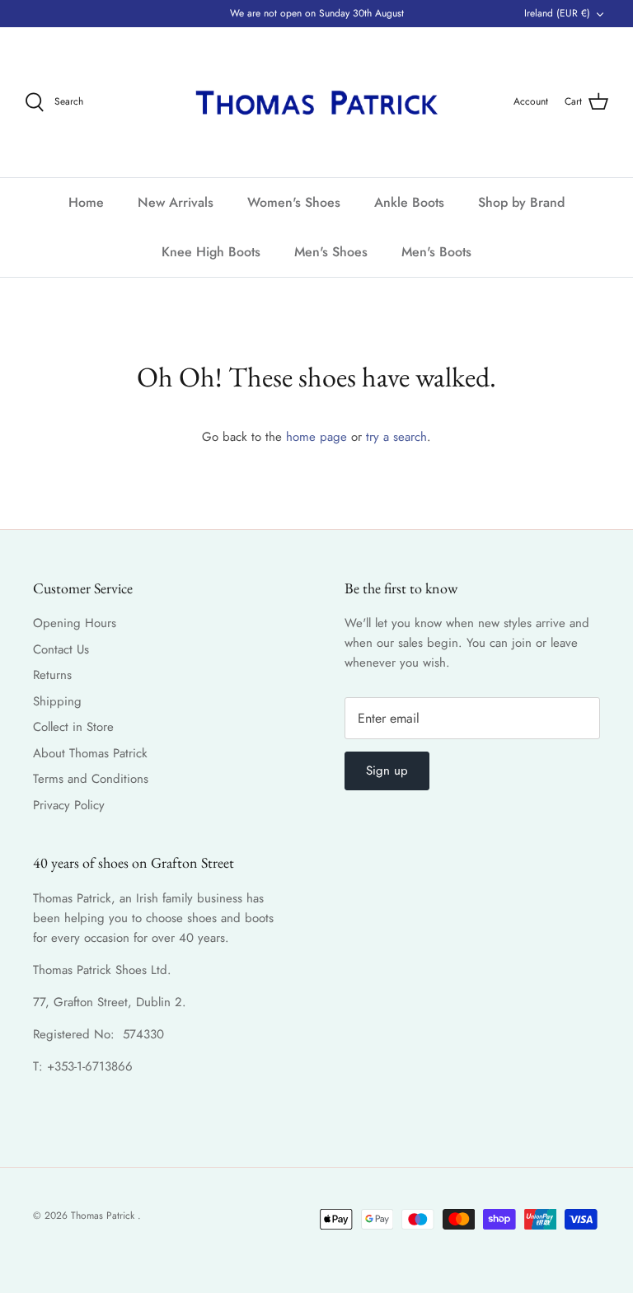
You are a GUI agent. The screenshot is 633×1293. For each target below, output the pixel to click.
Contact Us (61, 649)
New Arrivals (175, 202)
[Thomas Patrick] (316, 102)
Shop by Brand (521, 202)
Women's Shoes (293, 202)
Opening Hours (74, 623)
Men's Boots (436, 251)
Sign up (387, 770)
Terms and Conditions (90, 779)
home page (316, 437)
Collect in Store (73, 727)
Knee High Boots (211, 251)
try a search (396, 437)
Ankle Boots (409, 202)
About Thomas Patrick (90, 753)
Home (86, 202)
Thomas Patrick (104, 1215)
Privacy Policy (69, 805)
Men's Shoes (331, 251)
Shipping (57, 701)
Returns (52, 675)
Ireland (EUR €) (557, 13)
